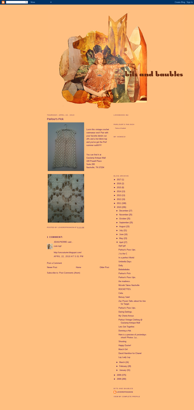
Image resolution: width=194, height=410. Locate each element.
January (123, 370)
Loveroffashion (125, 392)
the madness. (124, 281)
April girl (122, 246)
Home (78, 267)
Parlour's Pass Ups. (127, 250)
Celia (121, 293)
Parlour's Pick (125, 273)
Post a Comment (54, 263)
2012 (119, 199)
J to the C (123, 254)
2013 (119, 195)
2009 (119, 375)
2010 (119, 207)
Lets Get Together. (127, 327)
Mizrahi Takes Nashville (129, 285)
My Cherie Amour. (126, 316)
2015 (119, 187)
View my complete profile (127, 396)
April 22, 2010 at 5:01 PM (69, 256)
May (121, 238)
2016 (119, 183)
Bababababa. (124, 269)
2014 (119, 191)
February (123, 366)
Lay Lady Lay (124, 357)
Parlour (117, 128)
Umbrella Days (125, 261)
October (123, 218)
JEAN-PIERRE (60, 242)
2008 (119, 379)
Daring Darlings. (125, 312)
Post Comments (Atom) (69, 273)
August (122, 226)
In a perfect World (126, 257)
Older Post (104, 267)
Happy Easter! (125, 345)
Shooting (122, 341)
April (121, 242)
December (124, 211)
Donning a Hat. (125, 331)
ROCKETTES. (125, 289)
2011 (119, 203)
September (124, 222)
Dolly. (121, 265)
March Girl (123, 349)
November (124, 215)
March (122, 362)
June (121, 234)
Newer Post (52, 267)
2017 (119, 179)
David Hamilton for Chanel (130, 353)
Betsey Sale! (124, 297)
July (121, 230)
